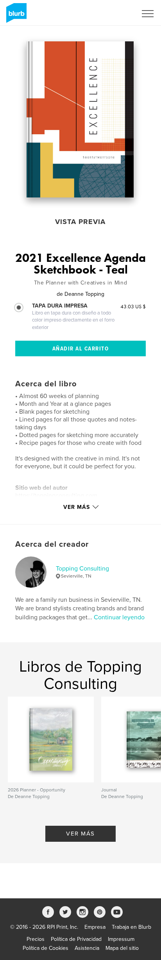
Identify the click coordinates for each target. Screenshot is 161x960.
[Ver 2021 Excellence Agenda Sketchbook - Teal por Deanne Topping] (80, 119)
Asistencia (87, 948)
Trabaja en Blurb (131, 927)
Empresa (95, 927)
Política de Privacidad (76, 939)
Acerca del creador (52, 544)
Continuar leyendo (119, 617)
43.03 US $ (133, 306)
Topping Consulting (82, 568)
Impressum (121, 939)
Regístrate (115, 14)
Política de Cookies (45, 948)
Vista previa (80, 221)
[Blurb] (15, 16)
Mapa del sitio (122, 948)
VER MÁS (80, 833)
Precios (36, 939)
